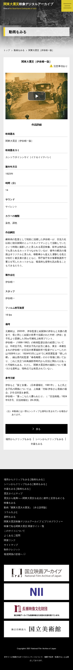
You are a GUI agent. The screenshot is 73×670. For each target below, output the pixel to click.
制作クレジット (12, 549)
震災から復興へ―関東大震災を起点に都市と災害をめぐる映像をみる (34, 500)
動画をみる (17, 32)
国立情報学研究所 (36, 592)
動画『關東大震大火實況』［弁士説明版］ (26, 507)
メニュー (64, 11)
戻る (38, 428)
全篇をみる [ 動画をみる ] (17, 488)
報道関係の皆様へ (13, 554)
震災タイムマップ (13, 493)
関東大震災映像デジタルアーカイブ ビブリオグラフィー (33, 521)
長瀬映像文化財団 (36, 610)
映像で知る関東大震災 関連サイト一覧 (24, 526)
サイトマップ (11, 544)
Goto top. (64, 661)
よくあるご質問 (12, 535)
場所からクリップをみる (18, 439)
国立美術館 (36, 629)
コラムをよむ (11, 512)
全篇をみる (36, 443)
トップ (7, 50)
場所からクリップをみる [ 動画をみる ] (24, 479)
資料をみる (10, 516)
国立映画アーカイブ (36, 573)
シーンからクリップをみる (49, 439)
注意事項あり (61, 66)
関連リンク (10, 540)
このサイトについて (14, 530)
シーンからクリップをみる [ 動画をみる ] (25, 484)
